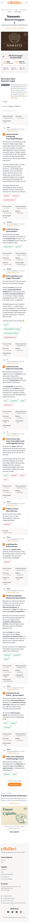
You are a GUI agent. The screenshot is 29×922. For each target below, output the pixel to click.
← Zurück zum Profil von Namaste (14, 28)
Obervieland (23, 9)
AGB (2, 872)
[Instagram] (21, 912)
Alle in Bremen (13, 803)
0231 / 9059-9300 (8, 900)
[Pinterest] (17, 912)
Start (3, 9)
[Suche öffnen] (26, 2)
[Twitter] (12, 912)
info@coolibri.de (7, 896)
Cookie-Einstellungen (6, 879)
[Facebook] (8, 912)
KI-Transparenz (5, 876)
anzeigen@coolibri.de (9, 898)
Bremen (16, 9)
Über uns (3, 860)
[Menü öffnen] (2, 2)
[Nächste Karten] (25, 820)
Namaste (10, 11)
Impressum (4, 869)
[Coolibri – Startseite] (14, 2)
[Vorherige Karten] (3, 820)
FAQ (2, 862)
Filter (5, 102)
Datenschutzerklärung (7, 874)
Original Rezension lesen (13, 131)
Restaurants (9, 9)
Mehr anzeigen (14, 784)
